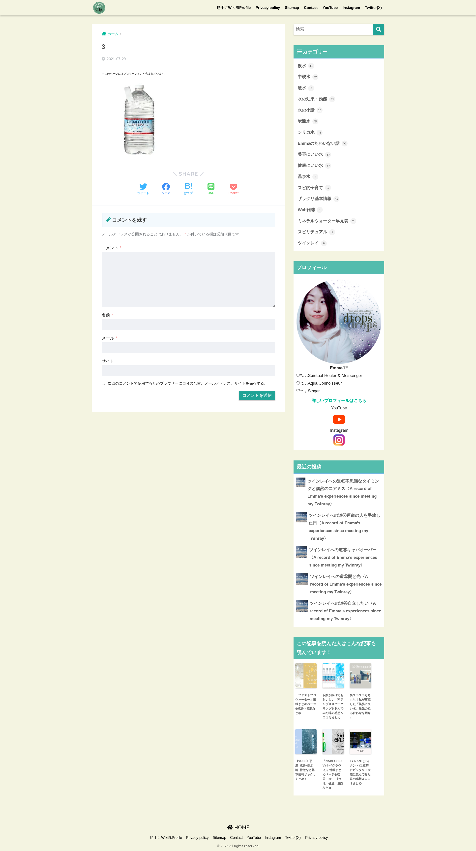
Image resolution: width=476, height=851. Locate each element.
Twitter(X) (373, 7)
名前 (107, 315)
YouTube (330, 7)
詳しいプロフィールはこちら (339, 400)
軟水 (305, 65)
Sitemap (292, 7)
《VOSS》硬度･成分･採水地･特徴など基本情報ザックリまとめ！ (305, 770)
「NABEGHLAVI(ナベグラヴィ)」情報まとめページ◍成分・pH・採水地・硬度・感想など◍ (333, 774)
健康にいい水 (314, 165)
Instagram (351, 7)
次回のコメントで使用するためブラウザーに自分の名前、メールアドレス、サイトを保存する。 (188, 383)
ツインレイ (311, 243)
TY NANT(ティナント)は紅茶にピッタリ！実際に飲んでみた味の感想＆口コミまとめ (360, 772)
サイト (108, 361)
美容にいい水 (314, 154)
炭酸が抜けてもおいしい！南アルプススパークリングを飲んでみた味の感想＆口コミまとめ (333, 706)
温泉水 (307, 176)
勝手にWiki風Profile (234, 7)
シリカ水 (309, 132)
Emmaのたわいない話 (322, 143)
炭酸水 (307, 121)
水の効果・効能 (316, 99)
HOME (241, 827)
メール (109, 338)
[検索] (378, 29)
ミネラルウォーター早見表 (326, 221)
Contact (311, 7)
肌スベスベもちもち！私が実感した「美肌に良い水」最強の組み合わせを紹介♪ (360, 706)
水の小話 (309, 110)
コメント (111, 248)
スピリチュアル (315, 231)
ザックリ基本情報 (318, 198)
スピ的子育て (313, 187)
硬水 (305, 87)
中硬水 (307, 76)
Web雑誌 (309, 209)
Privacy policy (268, 7)
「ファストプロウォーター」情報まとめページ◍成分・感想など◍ (305, 704)
